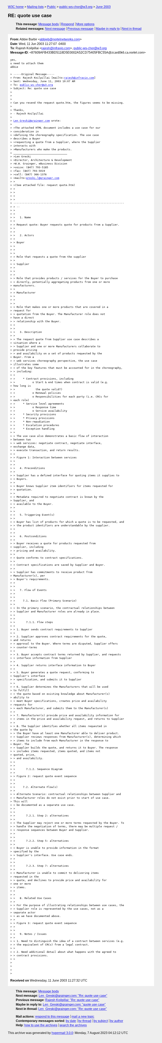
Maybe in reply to (108, 28)
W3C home (16, 6)
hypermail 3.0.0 (62, 1033)
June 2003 (103, 6)
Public (51, 6)
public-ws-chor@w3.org (75, 6)
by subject (101, 1021)
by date (71, 1021)
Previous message (80, 28)
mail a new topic (83, 1016)
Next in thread (131, 28)
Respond (67, 24)
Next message (55, 28)
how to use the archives (40, 1025)
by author (116, 1021)
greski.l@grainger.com (42, 177)
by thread (84, 1021)
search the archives (73, 1025)
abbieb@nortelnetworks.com (60, 39)
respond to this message (52, 1016)
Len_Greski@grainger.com (31, 120)
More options (85, 24)
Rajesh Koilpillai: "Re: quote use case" (72, 1000)
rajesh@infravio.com (55, 48)
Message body (48, 24)
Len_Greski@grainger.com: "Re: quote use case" (73, 995)
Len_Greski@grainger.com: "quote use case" (74, 1004)
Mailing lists (35, 6)
